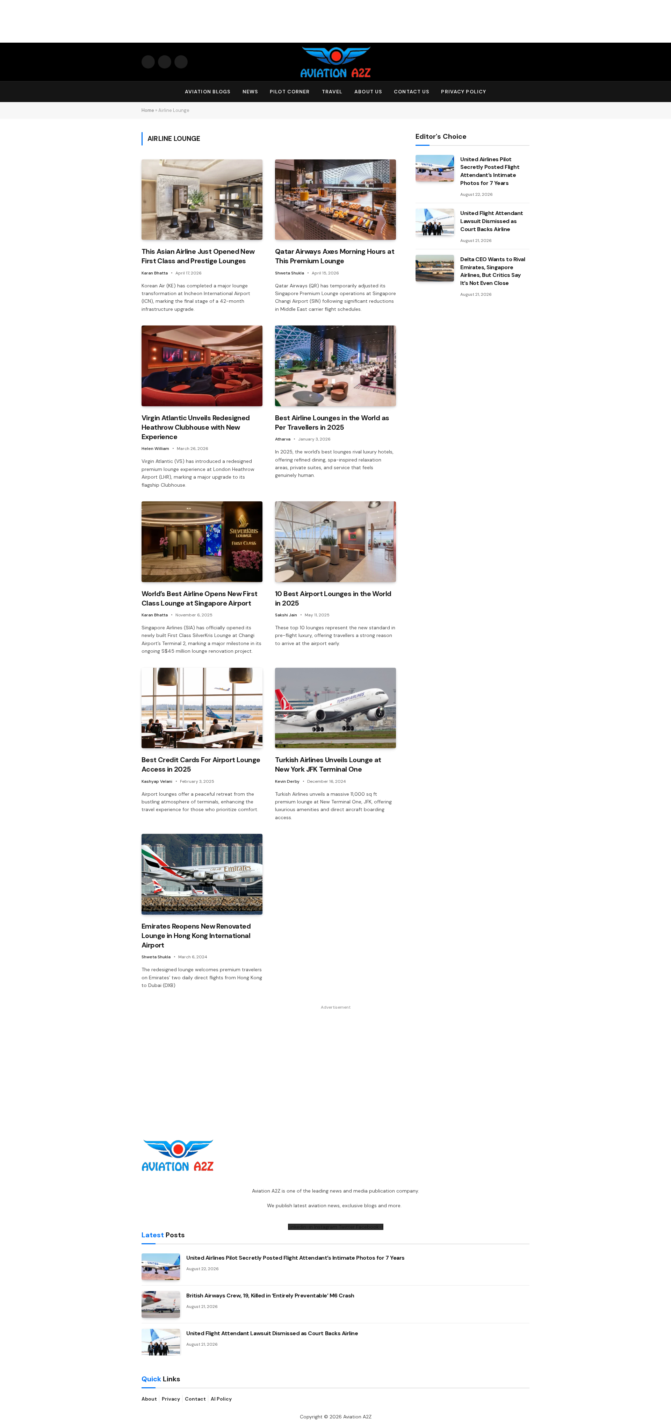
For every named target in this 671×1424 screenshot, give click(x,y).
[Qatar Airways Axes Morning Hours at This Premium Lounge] (335, 199)
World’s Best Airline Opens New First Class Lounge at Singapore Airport (199, 598)
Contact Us (411, 91)
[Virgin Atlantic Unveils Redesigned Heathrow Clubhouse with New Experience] (202, 365)
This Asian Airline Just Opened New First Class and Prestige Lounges (198, 256)
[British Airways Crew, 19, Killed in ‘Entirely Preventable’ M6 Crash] (161, 1304)
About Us (368, 91)
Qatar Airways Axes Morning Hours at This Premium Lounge (334, 256)
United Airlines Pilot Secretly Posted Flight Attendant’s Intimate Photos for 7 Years (489, 171)
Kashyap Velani (157, 781)
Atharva (282, 439)
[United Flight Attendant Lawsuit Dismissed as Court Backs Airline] (435, 222)
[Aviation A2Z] (335, 62)
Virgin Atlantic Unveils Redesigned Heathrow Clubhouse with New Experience (196, 427)
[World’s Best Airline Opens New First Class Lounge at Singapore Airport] (202, 541)
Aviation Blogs (208, 91)
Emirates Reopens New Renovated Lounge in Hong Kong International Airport (196, 936)
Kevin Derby (287, 781)
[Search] (526, 92)
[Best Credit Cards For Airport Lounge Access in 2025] (202, 708)
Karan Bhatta (155, 273)
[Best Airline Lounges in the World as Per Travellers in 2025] (335, 365)
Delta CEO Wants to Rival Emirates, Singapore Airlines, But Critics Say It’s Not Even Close (492, 271)
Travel (332, 91)
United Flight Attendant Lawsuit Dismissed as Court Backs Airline (491, 221)
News (250, 91)
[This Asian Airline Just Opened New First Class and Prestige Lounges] (202, 199)
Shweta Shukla (289, 273)
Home (148, 110)
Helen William (155, 448)
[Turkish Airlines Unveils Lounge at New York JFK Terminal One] (335, 708)
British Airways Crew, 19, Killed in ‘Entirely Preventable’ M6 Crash (270, 1295)
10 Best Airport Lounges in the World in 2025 (333, 598)
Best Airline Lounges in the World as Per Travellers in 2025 (332, 422)
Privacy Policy (463, 91)
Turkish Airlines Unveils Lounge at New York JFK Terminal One (328, 764)
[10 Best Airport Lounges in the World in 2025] (335, 541)
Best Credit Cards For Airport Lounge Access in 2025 (201, 764)
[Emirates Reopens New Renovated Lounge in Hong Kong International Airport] (202, 874)
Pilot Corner (290, 91)
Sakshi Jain (286, 615)
